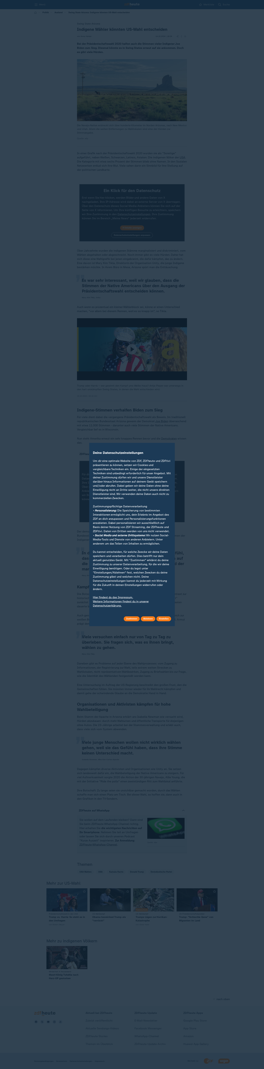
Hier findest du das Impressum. (113, 597)
